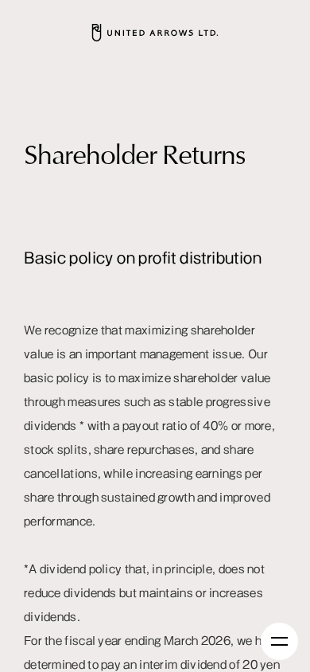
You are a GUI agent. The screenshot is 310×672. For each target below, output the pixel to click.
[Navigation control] (279, 641)
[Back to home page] (155, 32)
